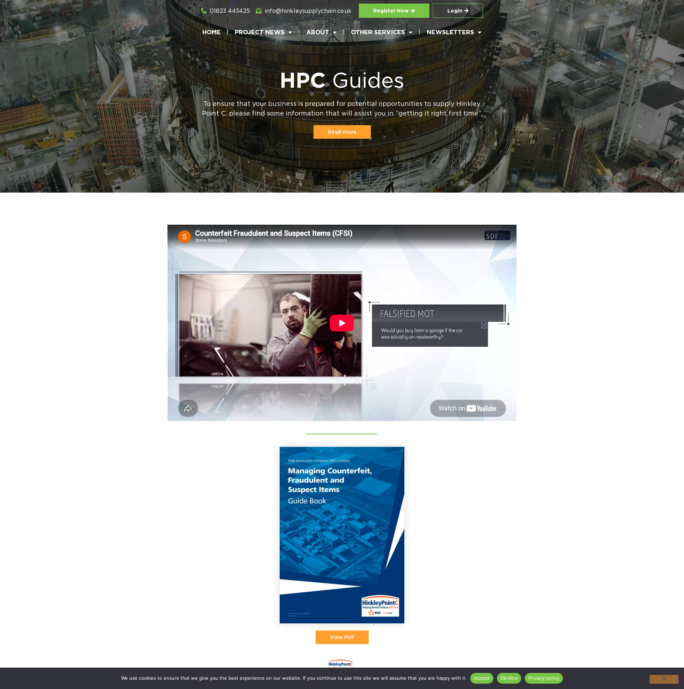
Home (211, 32)
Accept (482, 678)
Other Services (378, 32)
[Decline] (664, 679)
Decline (509, 678)
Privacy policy (544, 678)
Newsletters (450, 32)
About (317, 32)
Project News (260, 32)
